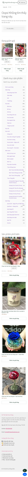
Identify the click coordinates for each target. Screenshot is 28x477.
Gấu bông (7, 90)
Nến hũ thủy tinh (11, 153)
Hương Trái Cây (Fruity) (14, 193)
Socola (8, 223)
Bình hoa (9, 106)
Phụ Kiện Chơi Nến (11, 164)
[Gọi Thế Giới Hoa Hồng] (25, 470)
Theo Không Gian (11, 167)
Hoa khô (7, 103)
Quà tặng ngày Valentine (13, 214)
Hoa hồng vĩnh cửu (11, 114)
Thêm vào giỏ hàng (7, 69)
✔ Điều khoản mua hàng (7, 458)
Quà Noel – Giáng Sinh (12, 206)
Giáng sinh (9, 134)
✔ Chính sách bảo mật (7, 456)
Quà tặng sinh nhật (12, 217)
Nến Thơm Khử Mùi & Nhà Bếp (16, 170)
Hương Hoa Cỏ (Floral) (14, 191)
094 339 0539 (9, 428)
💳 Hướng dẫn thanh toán (8, 443)
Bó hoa (9, 109)
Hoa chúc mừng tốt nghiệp (13, 136)
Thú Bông (9, 101)
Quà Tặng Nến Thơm (12, 212)
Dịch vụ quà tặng (9, 87)
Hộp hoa (9, 123)
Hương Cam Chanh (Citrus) (15, 185)
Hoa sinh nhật (10, 145)
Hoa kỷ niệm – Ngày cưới (13, 142)
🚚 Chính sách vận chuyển (8, 445)
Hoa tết (7, 128)
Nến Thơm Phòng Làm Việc (15, 172)
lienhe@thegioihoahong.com (12, 432)
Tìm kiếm (14, 474)
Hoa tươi (7, 131)
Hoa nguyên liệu (11, 120)
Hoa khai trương (11, 139)
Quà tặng (7, 201)
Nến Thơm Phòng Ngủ (14, 175)
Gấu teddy (9, 95)
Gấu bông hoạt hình (12, 92)
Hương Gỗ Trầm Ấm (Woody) (16, 188)
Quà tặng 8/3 (10, 209)
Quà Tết (9, 220)
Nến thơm (7, 150)
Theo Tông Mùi (11, 178)
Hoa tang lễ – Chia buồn (13, 148)
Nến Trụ (9, 161)
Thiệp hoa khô (10, 125)
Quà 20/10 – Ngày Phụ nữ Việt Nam (15, 203)
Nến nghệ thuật (11, 156)
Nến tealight (10, 159)
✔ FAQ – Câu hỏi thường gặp (8, 459)
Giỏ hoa (9, 112)
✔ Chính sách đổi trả (7, 454)
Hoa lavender (10, 117)
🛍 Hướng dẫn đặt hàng (7, 441)
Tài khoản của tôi (4, 474)
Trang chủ (5, 7)
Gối (8, 98)
